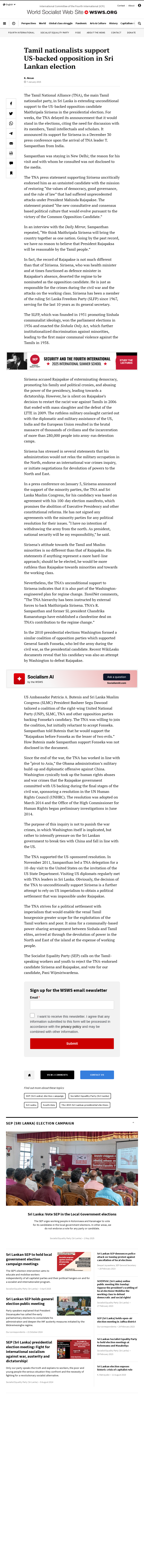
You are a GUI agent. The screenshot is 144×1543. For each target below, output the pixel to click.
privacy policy (71, 1027)
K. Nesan (29, 78)
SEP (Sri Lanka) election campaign (45, 1096)
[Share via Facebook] (11, 103)
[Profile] (139, 6)
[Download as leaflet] (11, 153)
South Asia (49, 1105)
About (131, 5)
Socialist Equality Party (54, 32)
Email (34, 997)
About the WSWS (96, 32)
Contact (121, 5)
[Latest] (13, 24)
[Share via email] (11, 143)
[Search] (139, 24)
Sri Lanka (31, 1105)
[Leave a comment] (11, 163)
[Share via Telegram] (11, 133)
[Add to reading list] (11, 173)
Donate (131, 32)
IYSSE (78, 32)
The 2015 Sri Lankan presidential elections (85, 1105)
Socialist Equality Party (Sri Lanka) (89, 1096)
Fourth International (21, 32)
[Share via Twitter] (11, 113)
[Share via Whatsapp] (11, 123)
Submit (72, 1043)
